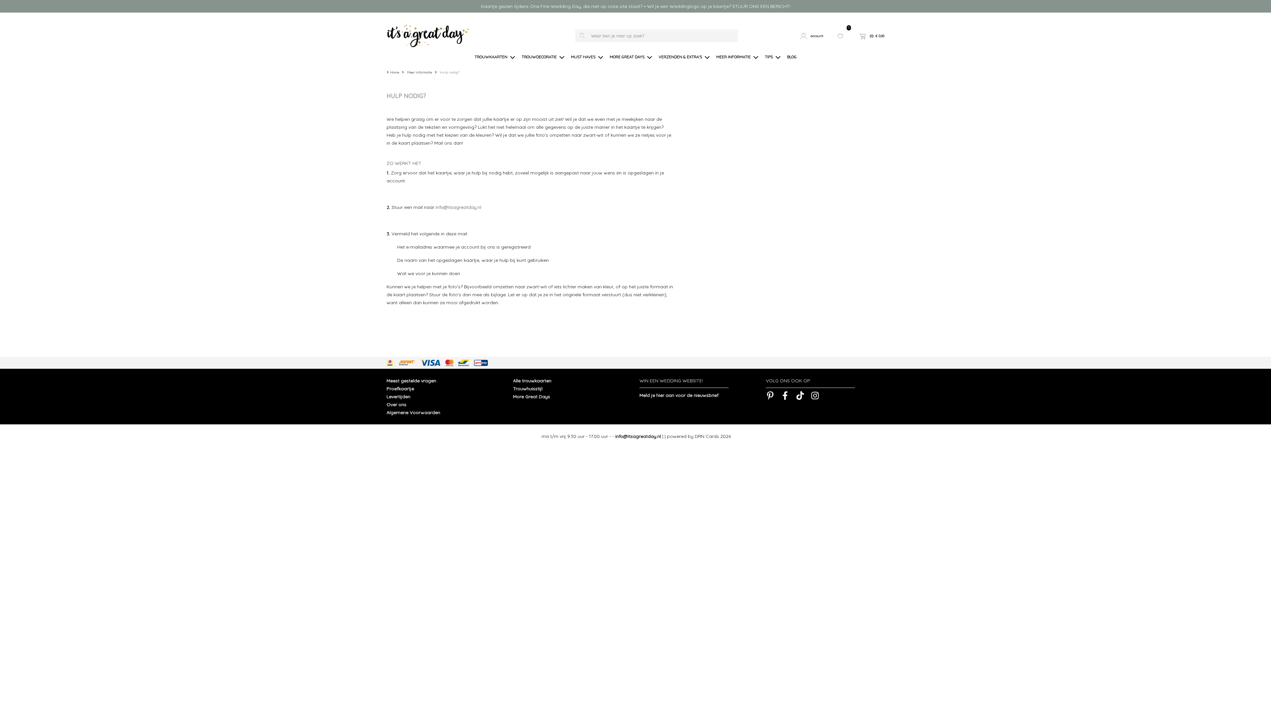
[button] (814, 36)
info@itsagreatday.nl (458, 207)
